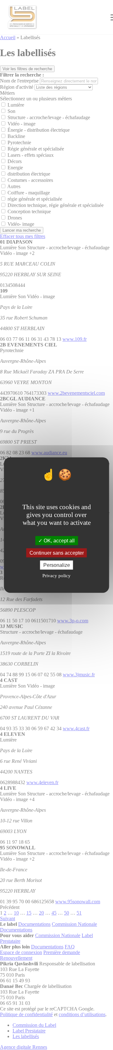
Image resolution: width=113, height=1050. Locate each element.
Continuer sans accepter (57, 552)
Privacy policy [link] (56, 575)
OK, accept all (58, 540)
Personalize (56, 565)
